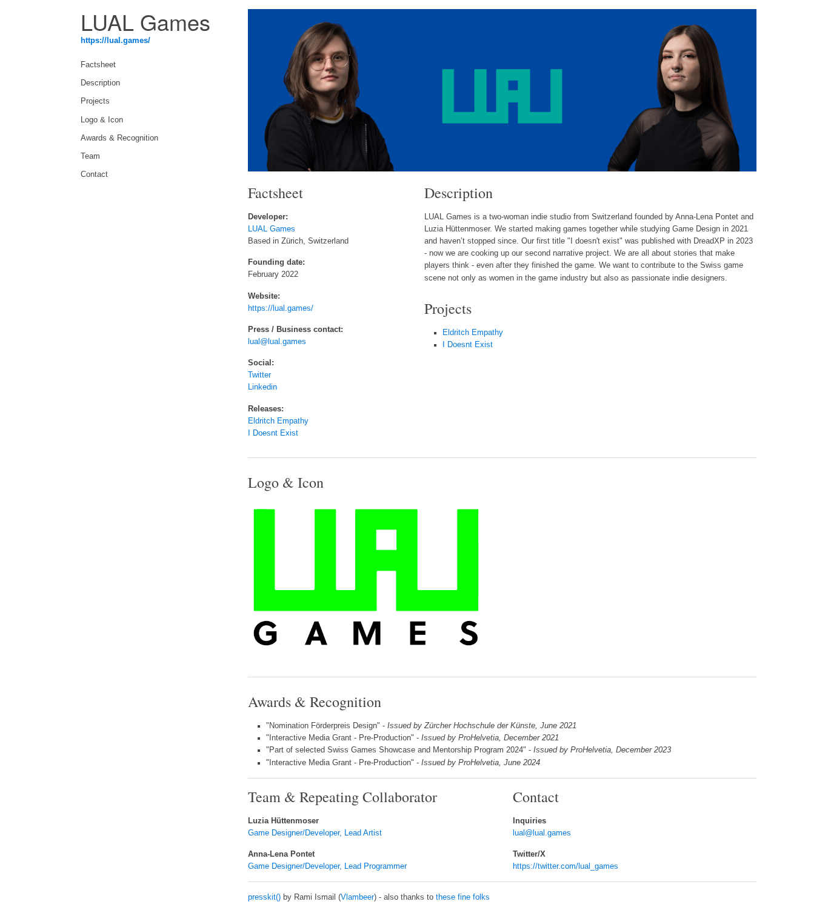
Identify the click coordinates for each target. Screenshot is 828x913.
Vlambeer (357, 897)
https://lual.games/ (115, 40)
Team (90, 156)
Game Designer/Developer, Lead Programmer (327, 866)
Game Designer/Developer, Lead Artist (315, 833)
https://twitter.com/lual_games (565, 866)
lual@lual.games (277, 341)
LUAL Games (271, 229)
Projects (95, 101)
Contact (94, 174)
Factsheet (98, 65)
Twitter (259, 375)
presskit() (264, 897)
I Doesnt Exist (273, 433)
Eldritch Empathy (278, 421)
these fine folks (463, 897)
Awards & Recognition (119, 138)
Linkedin (262, 387)
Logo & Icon (102, 120)
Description (100, 83)
